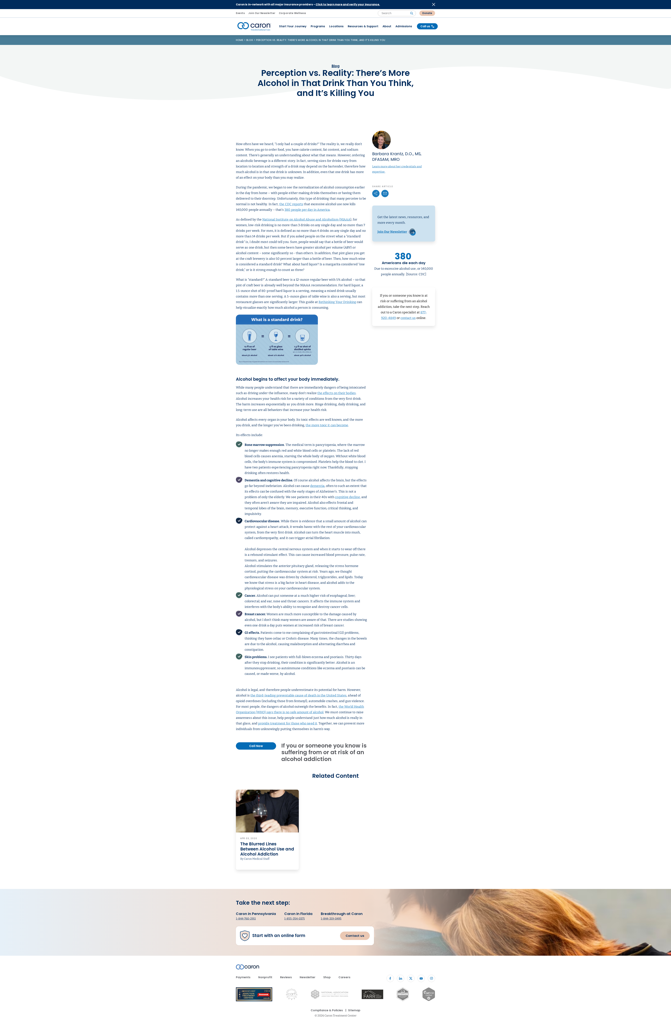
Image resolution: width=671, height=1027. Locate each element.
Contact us (355, 935)
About (387, 26)
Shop (327, 977)
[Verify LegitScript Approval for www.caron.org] (428, 994)
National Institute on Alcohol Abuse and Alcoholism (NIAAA (306, 219)
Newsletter (307, 977)
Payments (243, 977)
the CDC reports (291, 204)
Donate (427, 13)
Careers (344, 977)
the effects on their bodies (336, 393)
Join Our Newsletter (261, 13)
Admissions (403, 26)
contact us (408, 318)
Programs (318, 26)
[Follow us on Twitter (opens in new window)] (410, 978)
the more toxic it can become (327, 425)
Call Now (256, 746)
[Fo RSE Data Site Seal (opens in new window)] (403, 995)
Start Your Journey (292, 26)
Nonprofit (265, 977)
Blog (250, 40)
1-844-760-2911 (246, 918)
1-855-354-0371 (294, 918)
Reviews (286, 977)
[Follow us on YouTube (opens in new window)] (421, 978)
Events (240, 13)
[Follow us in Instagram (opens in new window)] (431, 978)
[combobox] (397, 13)
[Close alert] (433, 4)
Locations (336, 26)
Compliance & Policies (327, 1010)
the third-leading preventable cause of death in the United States (298, 695)
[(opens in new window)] (372, 995)
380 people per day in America (307, 210)
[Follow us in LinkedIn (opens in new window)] (400, 978)
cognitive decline (347, 497)
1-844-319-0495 (331, 918)
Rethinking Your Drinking (337, 302)
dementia (317, 486)
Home (240, 40)
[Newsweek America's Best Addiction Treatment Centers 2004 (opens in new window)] (254, 995)
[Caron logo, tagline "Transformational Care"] (254, 26)
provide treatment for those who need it (287, 723)
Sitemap (354, 1010)
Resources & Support (363, 26)
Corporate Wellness (292, 13)
